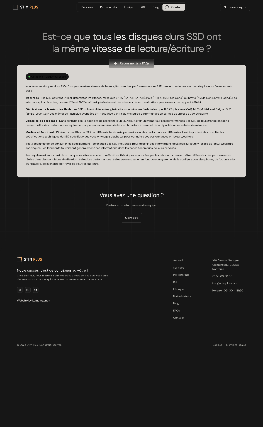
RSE (143, 7)
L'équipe (178, 289)
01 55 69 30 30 (222, 276)
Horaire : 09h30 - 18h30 (227, 290)
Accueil (178, 260)
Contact (131, 218)
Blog (156, 7)
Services (87, 7)
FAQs (176, 310)
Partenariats (108, 7)
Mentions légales (236, 344)
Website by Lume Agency (33, 300)
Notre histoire (182, 296)
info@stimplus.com (224, 283)
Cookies (217, 344)
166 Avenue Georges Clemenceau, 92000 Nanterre (225, 265)
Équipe (128, 7)
